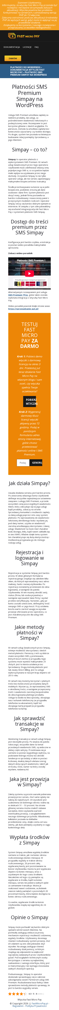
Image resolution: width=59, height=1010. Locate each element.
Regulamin (17, 1006)
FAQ (37, 47)
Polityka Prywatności (36, 1006)
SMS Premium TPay (18, 294)
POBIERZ (31, 401)
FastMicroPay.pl (40, 1003)
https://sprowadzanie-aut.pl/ (23, 308)
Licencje (27, 47)
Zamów (13, 58)
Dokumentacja (12, 47)
